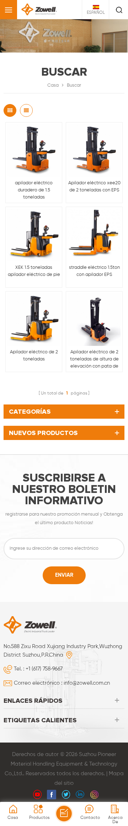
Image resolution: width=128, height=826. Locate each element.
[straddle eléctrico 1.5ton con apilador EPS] (94, 235)
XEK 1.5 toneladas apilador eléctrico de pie (34, 271)
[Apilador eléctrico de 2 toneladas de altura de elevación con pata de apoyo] (94, 319)
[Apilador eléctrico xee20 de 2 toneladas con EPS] (94, 150)
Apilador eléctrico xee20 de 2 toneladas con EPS (94, 186)
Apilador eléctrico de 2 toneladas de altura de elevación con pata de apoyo (94, 360)
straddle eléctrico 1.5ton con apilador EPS (94, 271)
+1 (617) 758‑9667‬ (44, 669)
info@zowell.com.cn (87, 683)
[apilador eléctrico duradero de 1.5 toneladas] (33, 150)
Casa (53, 85)
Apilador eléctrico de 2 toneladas (34, 356)
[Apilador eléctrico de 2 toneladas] (33, 319)
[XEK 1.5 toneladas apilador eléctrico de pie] (33, 235)
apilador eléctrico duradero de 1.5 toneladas (34, 190)
